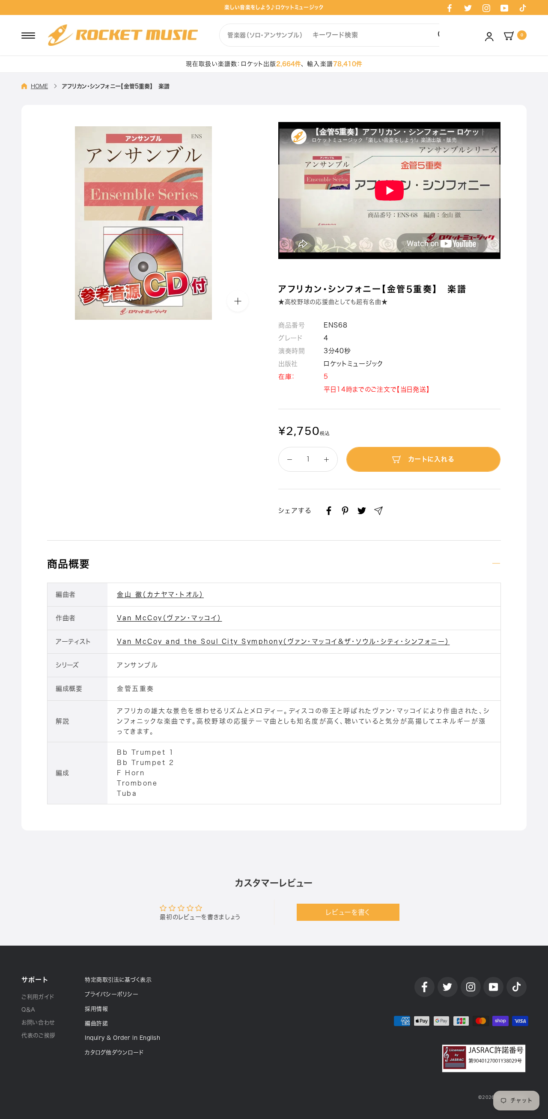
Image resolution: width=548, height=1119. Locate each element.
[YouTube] (504, 8)
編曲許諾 (96, 1023)
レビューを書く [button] (347, 912)
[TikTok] (523, 8)
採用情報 (96, 1009)
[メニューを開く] (28, 35)
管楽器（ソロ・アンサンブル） (265, 35)
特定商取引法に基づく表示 (118, 979)
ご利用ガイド (37, 997)
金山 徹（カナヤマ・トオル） (160, 594)
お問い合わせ (38, 1022)
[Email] (378, 510)
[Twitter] (468, 8)
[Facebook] (449, 8)
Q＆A (28, 1009)
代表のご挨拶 (38, 1035)
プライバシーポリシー (111, 994)
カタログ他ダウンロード (114, 1052)
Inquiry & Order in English (122, 1038)
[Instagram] (486, 8)
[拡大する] (237, 301)
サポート (34, 979)
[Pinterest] (345, 510)
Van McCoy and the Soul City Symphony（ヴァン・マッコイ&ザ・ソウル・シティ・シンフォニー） (283, 641)
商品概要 (68, 564)
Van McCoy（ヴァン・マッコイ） (169, 618)
